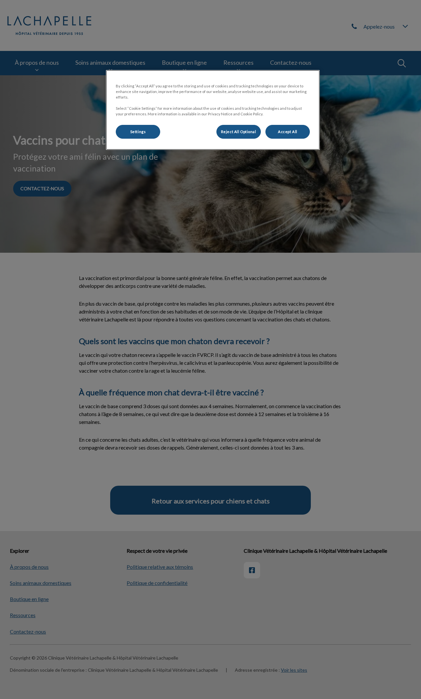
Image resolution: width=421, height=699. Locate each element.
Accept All (287, 131)
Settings (138, 131)
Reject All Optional (238, 131)
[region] (213, 110)
